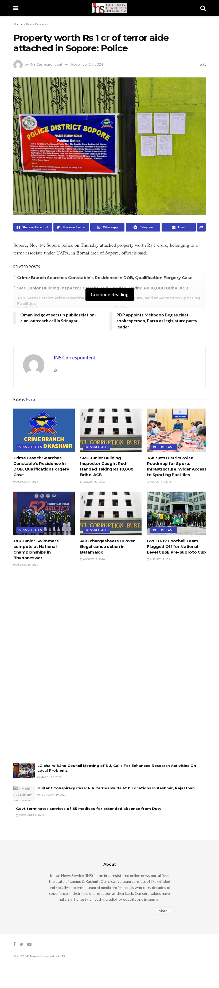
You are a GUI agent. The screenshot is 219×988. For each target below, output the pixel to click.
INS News (31, 956)
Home (17, 24)
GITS (61, 956)
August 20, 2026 (94, 481)
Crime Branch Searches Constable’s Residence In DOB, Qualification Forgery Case (105, 277)
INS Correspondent (46, 64)
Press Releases (37, 24)
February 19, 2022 (53, 794)
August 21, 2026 (27, 481)
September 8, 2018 (31, 815)
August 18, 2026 (160, 481)
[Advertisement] (53, 670)
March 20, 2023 (51, 777)
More (163, 910)
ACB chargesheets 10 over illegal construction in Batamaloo (107, 546)
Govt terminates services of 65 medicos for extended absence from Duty (88, 808)
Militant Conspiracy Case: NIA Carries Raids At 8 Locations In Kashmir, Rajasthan (117, 788)
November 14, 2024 (87, 64)
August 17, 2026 (94, 559)
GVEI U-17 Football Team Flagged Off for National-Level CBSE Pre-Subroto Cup (176, 546)
